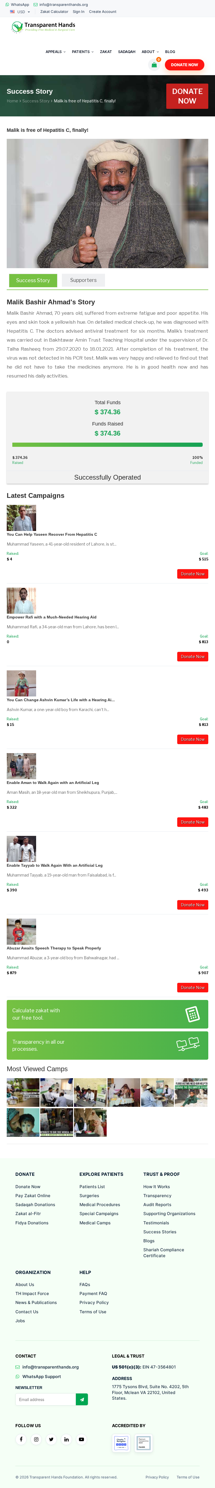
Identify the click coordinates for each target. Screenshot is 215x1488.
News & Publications (36, 1302)
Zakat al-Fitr (28, 1213)
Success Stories (159, 1231)
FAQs (85, 1284)
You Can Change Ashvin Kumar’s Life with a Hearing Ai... (61, 700)
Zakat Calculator (54, 11)
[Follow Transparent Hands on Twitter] (51, 1439)
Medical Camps (95, 1222)
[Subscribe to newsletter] (82, 1399)
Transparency (157, 1195)
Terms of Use (93, 1311)
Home (12, 100)
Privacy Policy (94, 1302)
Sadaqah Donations (35, 1204)
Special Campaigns (99, 1213)
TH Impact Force (32, 1293)
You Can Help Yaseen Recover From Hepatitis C (52, 534)
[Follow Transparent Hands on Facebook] (21, 1439)
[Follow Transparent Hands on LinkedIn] (66, 1439)
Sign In (79, 11)
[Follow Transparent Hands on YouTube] (81, 1439)
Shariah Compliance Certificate (163, 1252)
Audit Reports (157, 1204)
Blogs (149, 1240)
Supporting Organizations (169, 1213)
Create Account (102, 11)
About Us (24, 1284)
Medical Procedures (100, 1204)
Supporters (83, 280)
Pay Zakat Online (32, 1195)
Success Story (36, 100)
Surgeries (89, 1195)
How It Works (156, 1186)
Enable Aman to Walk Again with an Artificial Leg (53, 782)
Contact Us (26, 1311)
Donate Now (184, 64)
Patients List (92, 1186)
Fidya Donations (31, 1222)
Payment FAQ (93, 1293)
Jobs (20, 1320)
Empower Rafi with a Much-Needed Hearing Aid (52, 617)
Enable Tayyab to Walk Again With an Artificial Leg (55, 865)
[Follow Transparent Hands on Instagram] (36, 1439)
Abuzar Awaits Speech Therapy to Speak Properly (54, 948)
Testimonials (156, 1222)
